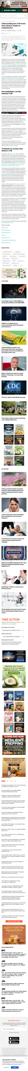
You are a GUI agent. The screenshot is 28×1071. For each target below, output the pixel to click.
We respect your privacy (14, 1032)
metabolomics (13, 39)
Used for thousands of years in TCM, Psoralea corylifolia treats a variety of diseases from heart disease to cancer (14, 164)
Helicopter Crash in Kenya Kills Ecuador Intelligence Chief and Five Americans (11, 796)
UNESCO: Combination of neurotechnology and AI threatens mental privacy (12, 325)
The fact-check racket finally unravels (13, 397)
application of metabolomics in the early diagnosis (13, 79)
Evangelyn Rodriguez (11, 30)
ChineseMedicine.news (8, 222)
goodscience (4, 38)
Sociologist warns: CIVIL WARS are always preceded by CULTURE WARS (13, 301)
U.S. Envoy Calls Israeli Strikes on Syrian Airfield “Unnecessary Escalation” (13, 808)
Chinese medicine (22, 36)
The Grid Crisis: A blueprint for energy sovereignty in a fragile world (11, 881)
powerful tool (11, 69)
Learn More (6, 1067)
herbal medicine (22, 38)
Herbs (3, 39)
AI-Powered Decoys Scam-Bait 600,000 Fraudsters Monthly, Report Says (11, 791)
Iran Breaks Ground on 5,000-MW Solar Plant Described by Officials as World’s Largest (12, 886)
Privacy (7, 1049)
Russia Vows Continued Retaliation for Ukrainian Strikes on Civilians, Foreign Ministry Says (13, 840)
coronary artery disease (6, 37)
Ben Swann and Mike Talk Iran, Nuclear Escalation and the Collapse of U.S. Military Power (13, 965)
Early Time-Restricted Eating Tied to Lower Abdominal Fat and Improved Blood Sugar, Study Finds (13, 911)
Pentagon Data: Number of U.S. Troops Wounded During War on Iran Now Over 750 (14, 785)
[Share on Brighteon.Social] (3, 33)
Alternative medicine (10, 21)
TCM (11, 40)
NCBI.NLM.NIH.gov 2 (6, 232)
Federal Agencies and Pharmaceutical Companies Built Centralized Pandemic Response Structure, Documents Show (13, 819)
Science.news (5, 227)
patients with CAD (14, 145)
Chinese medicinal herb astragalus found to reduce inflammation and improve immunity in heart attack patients (12, 491)
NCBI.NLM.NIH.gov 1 (6, 230)
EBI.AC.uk (4, 235)
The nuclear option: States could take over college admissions (13, 419)
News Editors (10, 371)
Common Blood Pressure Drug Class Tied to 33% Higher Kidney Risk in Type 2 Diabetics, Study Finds (13, 904)
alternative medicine (8, 36)
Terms (11, 1049)
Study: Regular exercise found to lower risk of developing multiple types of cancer (14, 610)
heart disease (10, 38)
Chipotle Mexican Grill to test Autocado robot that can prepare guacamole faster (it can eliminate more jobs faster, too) (12, 350)
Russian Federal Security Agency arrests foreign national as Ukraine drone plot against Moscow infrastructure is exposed (13, 802)
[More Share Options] (10, 33)
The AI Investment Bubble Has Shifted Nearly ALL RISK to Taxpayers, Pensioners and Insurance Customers (14, 993)
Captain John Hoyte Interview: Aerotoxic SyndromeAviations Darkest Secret (13, 1010)
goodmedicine (19, 37)
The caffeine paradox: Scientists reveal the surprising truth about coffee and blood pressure (13, 891)
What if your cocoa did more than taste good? (13, 877)
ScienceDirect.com (6, 237)
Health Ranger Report (7, 947)
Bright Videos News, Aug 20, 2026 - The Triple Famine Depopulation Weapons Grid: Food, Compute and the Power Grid (13, 1002)
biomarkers (15, 36)
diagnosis (14, 37)
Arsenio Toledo (10, 299)
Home (3, 21)
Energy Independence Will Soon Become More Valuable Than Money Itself (13, 984)
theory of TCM (12, 153)
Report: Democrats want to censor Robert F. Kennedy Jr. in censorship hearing (12, 374)
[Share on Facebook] (5, 33)
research (8, 40)
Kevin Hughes (10, 345)
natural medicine (7, 265)
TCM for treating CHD (17, 184)
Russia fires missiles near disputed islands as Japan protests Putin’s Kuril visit (12, 813)
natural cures (19, 39)
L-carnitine (15, 131)
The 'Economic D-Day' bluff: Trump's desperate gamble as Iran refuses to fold (13, 845)
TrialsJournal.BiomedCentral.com (9, 240)
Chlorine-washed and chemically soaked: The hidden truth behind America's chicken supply (13, 867)
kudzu (4, 188)
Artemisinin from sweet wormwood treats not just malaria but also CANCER (13, 540)
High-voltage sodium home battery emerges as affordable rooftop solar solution (13, 872)
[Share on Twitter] (7, 33)
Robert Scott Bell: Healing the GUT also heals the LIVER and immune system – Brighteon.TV (14, 564)
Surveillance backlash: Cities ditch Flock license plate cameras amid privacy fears (13, 916)
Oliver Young (10, 321)
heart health (16, 38)
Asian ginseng (6, 172)
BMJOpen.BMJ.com (6, 242)
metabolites (7, 39)
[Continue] (25, 1029)
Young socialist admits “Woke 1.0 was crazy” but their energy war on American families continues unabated (13, 856)
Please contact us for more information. (10, 644)
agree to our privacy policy (14, 1064)
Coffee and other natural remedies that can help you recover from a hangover (13, 516)
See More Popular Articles (14, 921)
